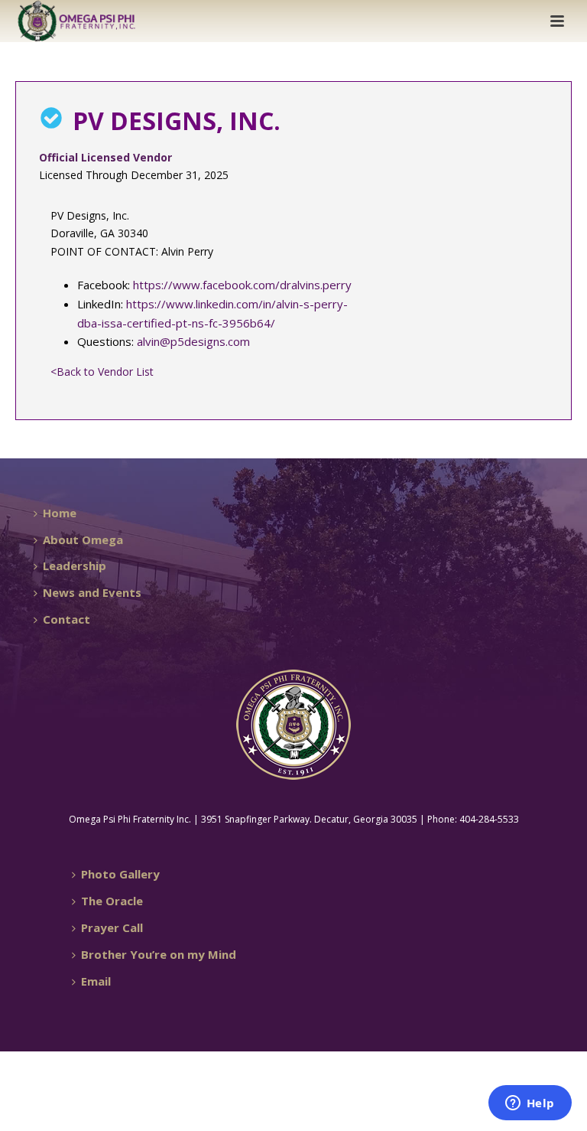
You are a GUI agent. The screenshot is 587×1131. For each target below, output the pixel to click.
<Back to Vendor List (102, 371)
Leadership (74, 565)
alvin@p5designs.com (193, 341)
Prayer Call (112, 927)
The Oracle (112, 900)
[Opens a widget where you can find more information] (530, 1104)
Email (96, 981)
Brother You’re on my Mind (158, 954)
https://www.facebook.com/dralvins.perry (242, 284)
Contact (66, 619)
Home (59, 512)
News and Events (92, 592)
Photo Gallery (120, 874)
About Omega (83, 539)
